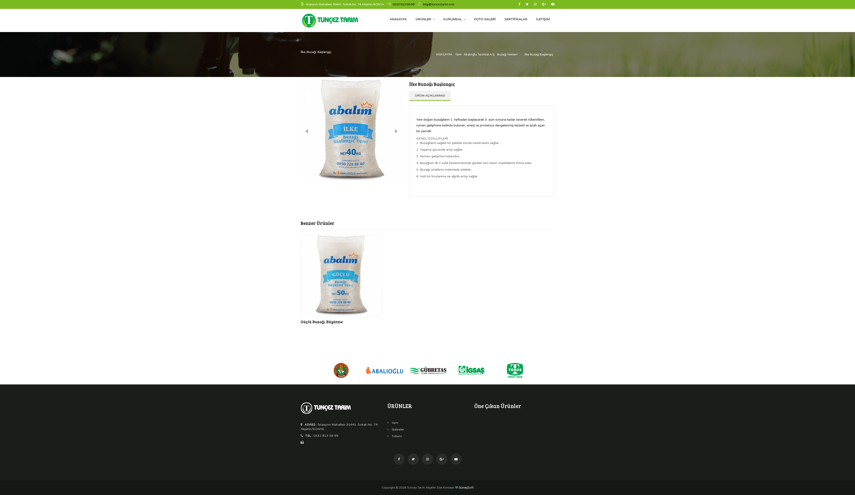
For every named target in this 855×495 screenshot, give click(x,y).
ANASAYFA (398, 19)
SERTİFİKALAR (516, 19)
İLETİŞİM (543, 19)
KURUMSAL (452, 19)
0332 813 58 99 (403, 4)
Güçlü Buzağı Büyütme (322, 321)
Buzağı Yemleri (507, 54)
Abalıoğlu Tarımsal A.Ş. (479, 54)
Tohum (396, 436)
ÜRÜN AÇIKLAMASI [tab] (430, 95)
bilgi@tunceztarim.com (438, 4)
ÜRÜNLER (423, 19)
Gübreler (397, 429)
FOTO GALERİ (485, 19)
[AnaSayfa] (326, 408)
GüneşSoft (466, 487)
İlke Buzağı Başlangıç (538, 54)
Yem (458, 54)
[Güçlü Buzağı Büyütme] (341, 275)
